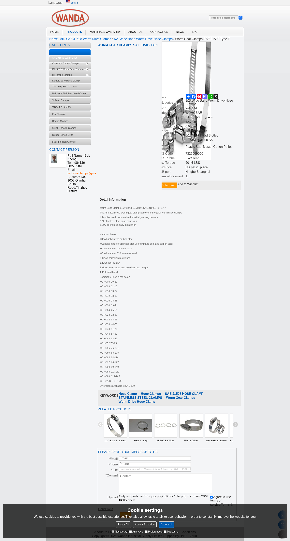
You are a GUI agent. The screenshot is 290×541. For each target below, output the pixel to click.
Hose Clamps (151, 393)
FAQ (194, 31)
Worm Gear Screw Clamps (216, 441)
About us (135, 31)
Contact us (159, 31)
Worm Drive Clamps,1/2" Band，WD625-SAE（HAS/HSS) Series (191, 441)
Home (54, 31)
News (180, 31)
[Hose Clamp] (140, 426)
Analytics (137, 531)
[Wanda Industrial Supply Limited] (70, 17)
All (62, 39)
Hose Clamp (128, 393)
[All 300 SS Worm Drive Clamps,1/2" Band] (165, 426)
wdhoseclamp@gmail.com (86, 173)
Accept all (166, 524)
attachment (128, 500)
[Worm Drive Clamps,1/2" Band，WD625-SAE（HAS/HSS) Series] (191, 426)
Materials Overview (105, 31)
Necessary (121, 531)
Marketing (172, 531)
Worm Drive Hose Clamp (137, 401)
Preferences (155, 531)
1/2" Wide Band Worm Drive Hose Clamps (143, 39)
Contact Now (168, 185)
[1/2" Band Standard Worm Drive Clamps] (115, 426)
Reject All (123, 524)
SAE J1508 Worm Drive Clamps (88, 39)
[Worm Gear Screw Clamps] (216, 426)
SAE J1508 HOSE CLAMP (184, 393)
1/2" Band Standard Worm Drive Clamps (115, 441)
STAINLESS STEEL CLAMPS (140, 397)
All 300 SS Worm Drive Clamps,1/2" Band (165, 441)
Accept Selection (144, 524)
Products (74, 31)
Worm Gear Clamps (180, 397)
